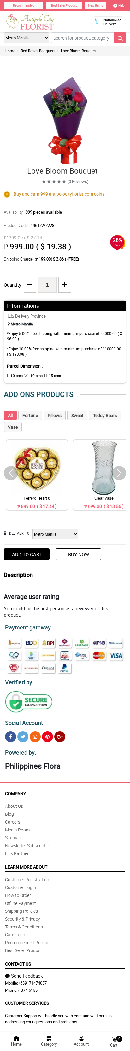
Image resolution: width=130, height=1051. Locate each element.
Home (10, 50)
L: (15, 375)
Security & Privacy (22, 919)
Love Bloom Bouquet (78, 50)
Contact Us (18, 964)
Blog (9, 814)
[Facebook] (10, 736)
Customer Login (20, 887)
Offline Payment (20, 903)
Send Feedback (27, 976)
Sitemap (13, 838)
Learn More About (26, 867)
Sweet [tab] (77, 415)
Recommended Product (28, 942)
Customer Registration (27, 879)
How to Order (18, 895)
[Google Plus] (59, 736)
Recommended (23, 5)
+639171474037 (32, 983)
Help (121, 5)
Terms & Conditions (24, 927)
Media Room (17, 830)
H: (52, 375)
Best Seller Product (64, 5)
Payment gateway (28, 627)
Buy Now (78, 554)
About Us (14, 806)
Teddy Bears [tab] (105, 415)
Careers (12, 822)
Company (15, 793)
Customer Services (27, 1003)
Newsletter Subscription (28, 845)
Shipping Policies (21, 911)
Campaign (15, 935)
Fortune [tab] (30, 415)
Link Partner (17, 853)
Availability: (33, 212)
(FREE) (73, 259)
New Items (95, 5)
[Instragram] (35, 736)
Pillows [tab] (55, 415)
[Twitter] (22, 736)
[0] (114, 1039)
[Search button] (120, 37)
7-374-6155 (27, 990)
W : (33, 375)
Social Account (24, 723)
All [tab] (10, 415)
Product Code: (29, 225)
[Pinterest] (47, 736)
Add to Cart (27, 554)
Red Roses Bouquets (38, 50)
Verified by (18, 682)
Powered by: (20, 752)
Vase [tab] (13, 427)
